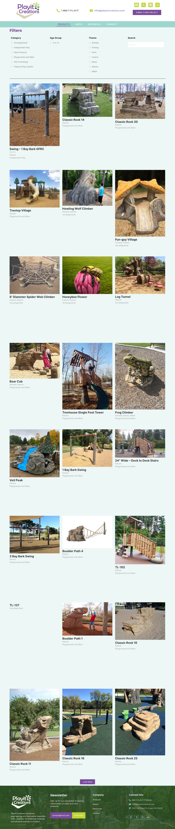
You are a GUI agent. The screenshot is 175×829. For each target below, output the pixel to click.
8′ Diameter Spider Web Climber (32, 296)
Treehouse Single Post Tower (83, 412)
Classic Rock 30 (126, 121)
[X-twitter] (143, 5)
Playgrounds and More (72, 125)
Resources (97, 809)
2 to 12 (13, 152)
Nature (13, 155)
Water (132, 415)
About (95, 804)
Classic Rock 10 (126, 642)
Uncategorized (69, 214)
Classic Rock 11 (20, 763)
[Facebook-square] (136, 5)
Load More (87, 782)
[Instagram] (157, 5)
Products (97, 800)
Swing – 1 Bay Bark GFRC (27, 149)
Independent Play (17, 158)
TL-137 (14, 605)
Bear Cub (16, 381)
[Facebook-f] (131, 817)
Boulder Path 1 (72, 638)
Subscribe (78, 815)
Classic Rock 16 (73, 758)
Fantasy (119, 242)
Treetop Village (20, 210)
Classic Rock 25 (126, 758)
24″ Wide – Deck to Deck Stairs (137, 460)
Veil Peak (16, 480)
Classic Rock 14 (73, 119)
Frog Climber (124, 412)
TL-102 (120, 567)
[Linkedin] (150, 5)
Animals (66, 211)
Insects (13, 300)
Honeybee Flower (74, 296)
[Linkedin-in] (148, 817)
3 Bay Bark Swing (22, 556)
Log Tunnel (123, 296)
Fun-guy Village (126, 239)
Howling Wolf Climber (77, 208)
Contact (96, 813)
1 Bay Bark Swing (74, 469)
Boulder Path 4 (72, 551)
